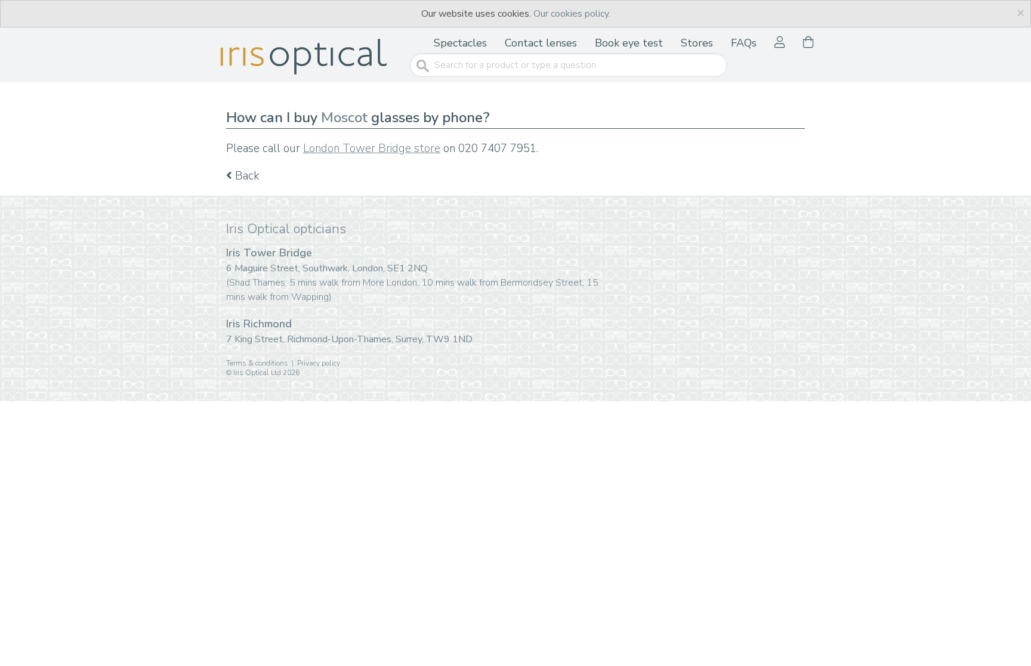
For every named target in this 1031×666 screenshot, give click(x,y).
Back (246, 176)
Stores (697, 43)
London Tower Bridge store (371, 148)
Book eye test (629, 43)
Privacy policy (318, 363)
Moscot (344, 117)
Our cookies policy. (571, 13)
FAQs (744, 43)
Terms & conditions (257, 363)
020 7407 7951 (497, 148)
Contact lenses (541, 43)
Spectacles (460, 43)
